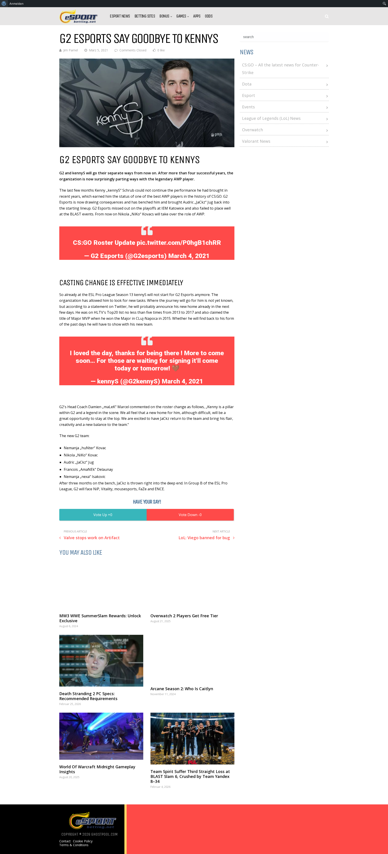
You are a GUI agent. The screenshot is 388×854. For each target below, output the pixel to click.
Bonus (164, 16)
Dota (246, 84)
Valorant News (256, 141)
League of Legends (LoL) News (271, 118)
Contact (65, 841)
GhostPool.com (104, 834)
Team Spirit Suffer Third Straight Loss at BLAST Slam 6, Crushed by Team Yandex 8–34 (190, 776)
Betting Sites (144, 16)
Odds (208, 16)
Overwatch (252, 129)
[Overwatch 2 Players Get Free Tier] (192, 585)
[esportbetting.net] (79, 22)
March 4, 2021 (188, 256)
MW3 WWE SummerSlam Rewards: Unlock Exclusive (100, 618)
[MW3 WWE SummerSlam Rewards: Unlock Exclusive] (101, 585)
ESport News (120, 16)
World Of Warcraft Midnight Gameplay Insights (97, 769)
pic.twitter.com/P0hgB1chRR (179, 242)
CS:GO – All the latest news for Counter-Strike (280, 68)
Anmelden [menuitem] (16, 3)
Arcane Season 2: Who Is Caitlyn (181, 688)
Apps (196, 16)
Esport (248, 95)
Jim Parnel (70, 50)
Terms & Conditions (73, 845)
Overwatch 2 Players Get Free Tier (184, 615)
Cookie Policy (83, 841)
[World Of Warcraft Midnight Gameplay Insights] (101, 736)
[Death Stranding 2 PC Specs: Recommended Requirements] (101, 661)
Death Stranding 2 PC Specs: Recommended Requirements (88, 696)
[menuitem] (4, 3)
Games (181, 16)
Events (248, 106)
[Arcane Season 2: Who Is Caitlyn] (192, 658)
